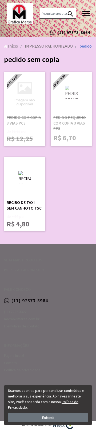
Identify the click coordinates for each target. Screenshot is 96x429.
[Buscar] (70, 13)
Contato (10, 362)
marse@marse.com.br (21, 318)
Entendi (48, 417)
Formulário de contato (21, 326)
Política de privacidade (22, 370)
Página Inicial (14, 355)
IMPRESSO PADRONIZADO (24, 270)
